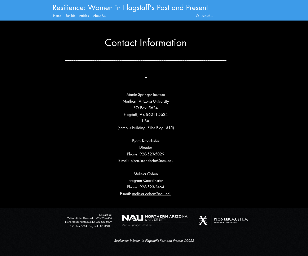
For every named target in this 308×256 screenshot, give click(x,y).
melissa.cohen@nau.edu (151, 193)
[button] (99, 16)
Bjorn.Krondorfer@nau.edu (79, 222)
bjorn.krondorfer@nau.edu (152, 160)
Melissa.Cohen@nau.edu (80, 218)
